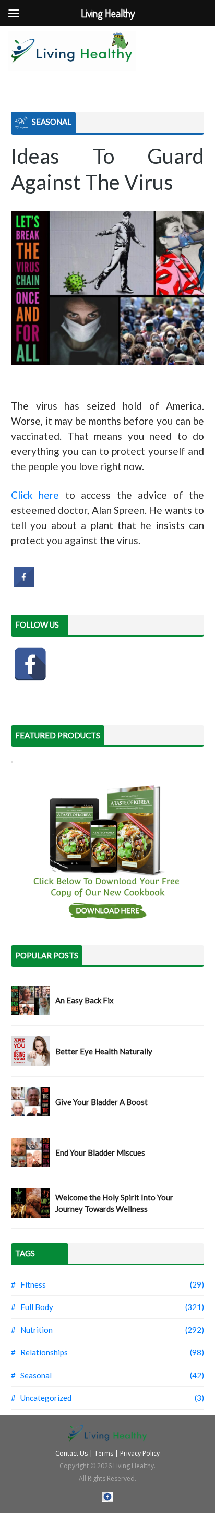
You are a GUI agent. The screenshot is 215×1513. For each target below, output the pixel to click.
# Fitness (28, 1284)
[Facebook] (30, 664)
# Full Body (32, 1307)
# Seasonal (31, 1375)
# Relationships (39, 1352)
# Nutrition (32, 1330)
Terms (103, 1453)
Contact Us (71, 1453)
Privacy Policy (140, 1453)
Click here (35, 495)
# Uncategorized (41, 1397)
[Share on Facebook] (24, 584)
